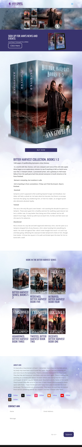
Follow (15, 395)
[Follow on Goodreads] (9, 399)
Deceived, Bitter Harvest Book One (56, 338)
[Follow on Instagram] (36, 395)
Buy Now (41, 150)
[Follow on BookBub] (62, 395)
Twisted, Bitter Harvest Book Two (38, 338)
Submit (69, 434)
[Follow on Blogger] (49, 395)
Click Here (15, 45)
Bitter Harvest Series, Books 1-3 (20, 294)
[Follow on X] (22, 395)
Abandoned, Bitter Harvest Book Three (20, 338)
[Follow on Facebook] (9, 395)
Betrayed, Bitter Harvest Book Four (56, 299)
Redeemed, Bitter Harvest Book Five (38, 299)
